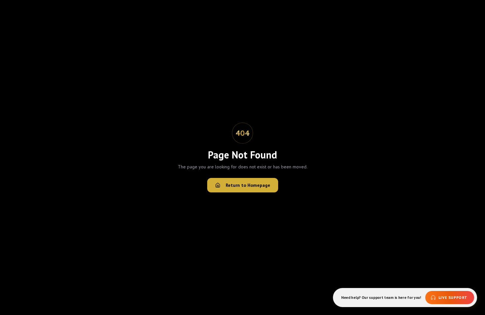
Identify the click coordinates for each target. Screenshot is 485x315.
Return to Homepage (248, 185)
